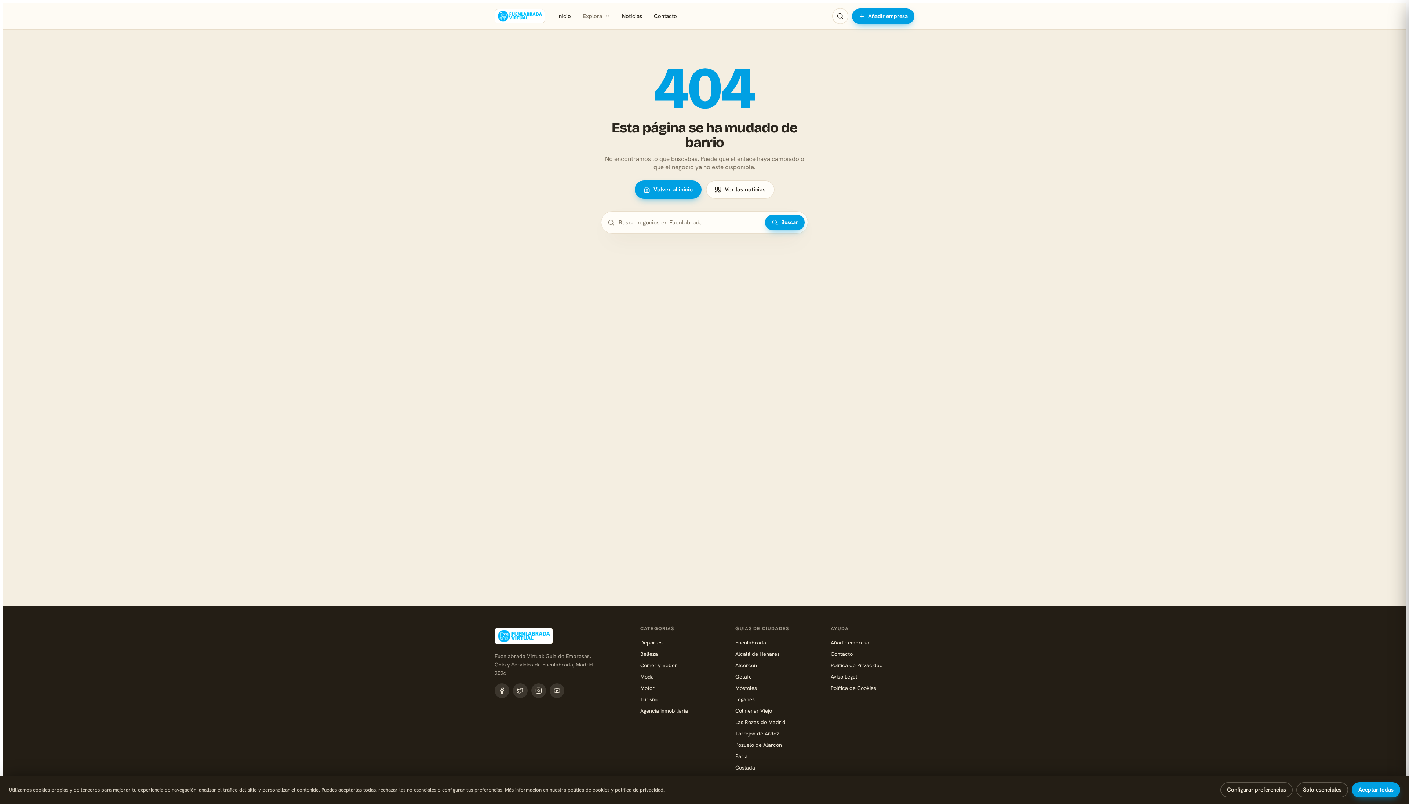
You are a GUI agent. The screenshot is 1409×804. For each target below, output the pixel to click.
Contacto (665, 16)
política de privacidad (639, 789)
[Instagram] (538, 690)
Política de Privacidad (857, 665)
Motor (647, 687)
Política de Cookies (853, 687)
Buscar (789, 222)
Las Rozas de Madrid (760, 722)
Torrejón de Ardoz (757, 733)
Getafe (743, 676)
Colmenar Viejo (753, 710)
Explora (592, 16)
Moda (647, 676)
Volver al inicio (673, 189)
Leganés (745, 699)
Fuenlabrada (750, 642)
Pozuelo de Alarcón (758, 744)
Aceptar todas (1376, 789)
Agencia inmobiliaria (664, 710)
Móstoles (746, 687)
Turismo (649, 699)
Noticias (632, 16)
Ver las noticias (745, 189)
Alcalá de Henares (757, 653)
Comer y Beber (658, 665)
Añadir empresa (888, 16)
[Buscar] (840, 16)
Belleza (649, 653)
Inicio (564, 16)
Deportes (651, 642)
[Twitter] (520, 690)
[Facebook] (502, 690)
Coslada (745, 767)
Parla (741, 756)
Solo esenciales (1322, 789)
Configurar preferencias (1256, 789)
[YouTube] (557, 690)
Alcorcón (746, 665)
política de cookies (588, 789)
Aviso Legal (844, 676)
